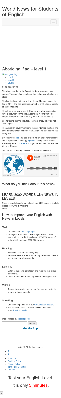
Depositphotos (23, 318)
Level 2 (11, 79)
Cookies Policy (14, 361)
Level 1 (11, 77)
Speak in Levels (19, 310)
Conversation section (43, 304)
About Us (12, 358)
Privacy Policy (14, 363)
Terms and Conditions (18, 366)
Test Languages (27, 231)
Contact (11, 369)
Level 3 (11, 82)
